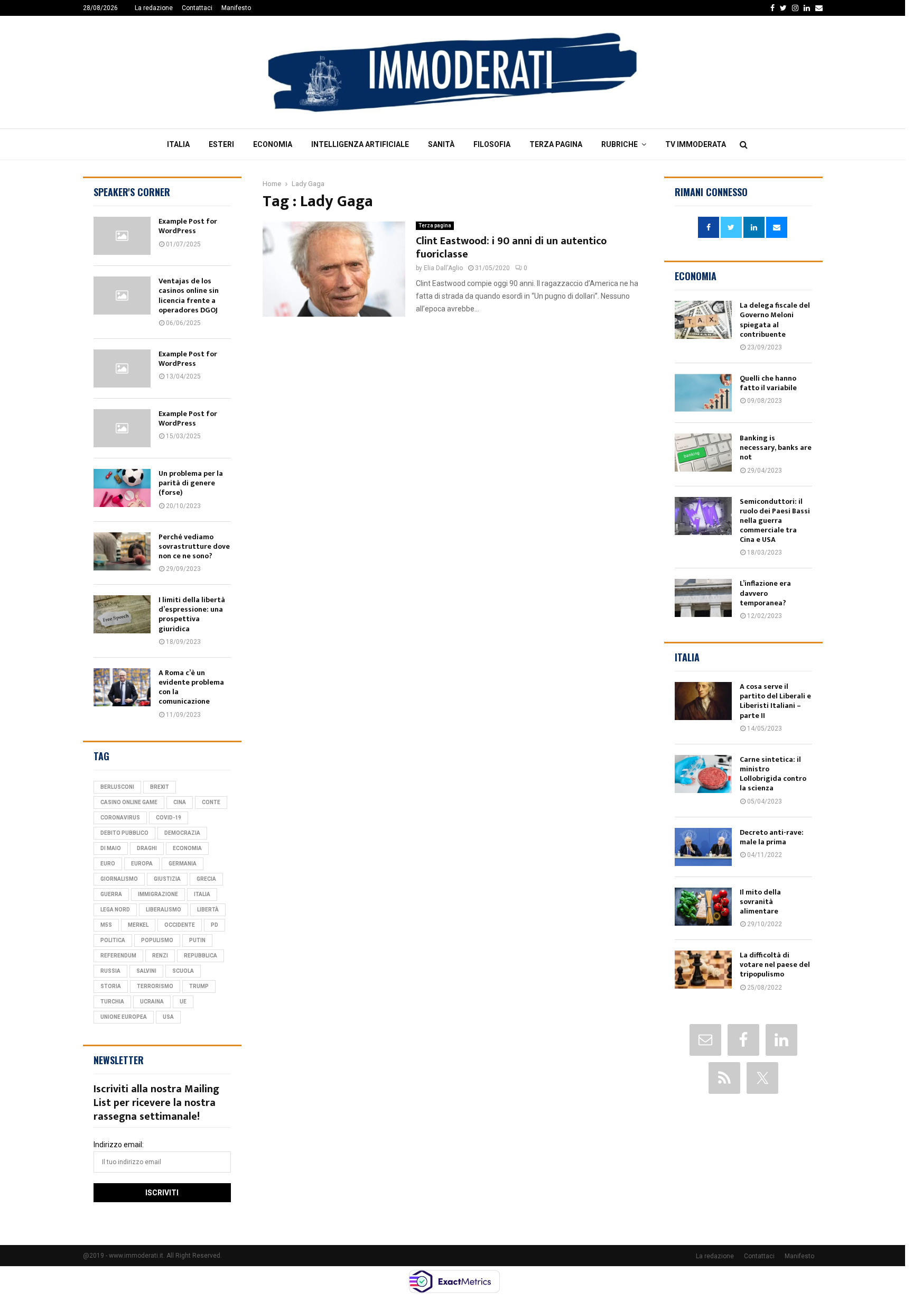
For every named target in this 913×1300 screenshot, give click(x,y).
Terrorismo (155, 986)
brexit (159, 787)
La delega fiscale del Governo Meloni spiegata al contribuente (775, 319)
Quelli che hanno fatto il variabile (768, 383)
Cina (179, 802)
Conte (211, 802)
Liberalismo (163, 909)
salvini (146, 971)
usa (168, 1017)
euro (107, 863)
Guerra (111, 894)
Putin (197, 940)
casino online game (128, 802)
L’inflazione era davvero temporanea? (765, 592)
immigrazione (158, 894)
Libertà (208, 909)
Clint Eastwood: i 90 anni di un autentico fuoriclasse (511, 247)
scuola (183, 971)
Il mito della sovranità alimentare (760, 901)
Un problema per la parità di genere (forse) (191, 483)
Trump (199, 986)
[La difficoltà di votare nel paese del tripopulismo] (703, 970)
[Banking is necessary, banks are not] (703, 453)
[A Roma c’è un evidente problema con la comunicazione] (122, 687)
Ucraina (152, 1001)
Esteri (221, 144)
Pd (214, 925)
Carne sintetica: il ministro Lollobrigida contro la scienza (773, 774)
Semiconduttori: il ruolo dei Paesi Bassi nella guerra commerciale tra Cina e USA (775, 520)
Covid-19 (168, 817)
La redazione (154, 8)
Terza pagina (555, 144)
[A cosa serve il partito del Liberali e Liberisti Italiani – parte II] (703, 701)
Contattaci (197, 8)
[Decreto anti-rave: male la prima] (703, 847)
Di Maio (110, 848)
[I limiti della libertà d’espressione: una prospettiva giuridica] (122, 614)
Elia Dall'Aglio (443, 268)
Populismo (157, 940)
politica (112, 940)
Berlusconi (117, 787)
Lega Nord (115, 909)
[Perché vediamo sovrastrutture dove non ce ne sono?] (122, 551)
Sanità (441, 144)
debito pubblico (124, 833)
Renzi (160, 955)
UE (183, 1001)
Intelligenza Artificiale (360, 144)
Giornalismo (119, 879)
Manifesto (236, 8)
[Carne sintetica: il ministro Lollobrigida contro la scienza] (703, 774)
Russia (110, 971)
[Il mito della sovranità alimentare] (703, 907)
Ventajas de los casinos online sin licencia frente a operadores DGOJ (189, 295)
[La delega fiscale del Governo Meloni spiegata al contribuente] (703, 320)
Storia (110, 986)
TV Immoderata (695, 144)
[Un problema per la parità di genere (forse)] (122, 488)
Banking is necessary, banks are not (776, 447)
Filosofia (491, 144)
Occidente (179, 925)
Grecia (206, 879)
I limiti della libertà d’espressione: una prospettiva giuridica (192, 614)
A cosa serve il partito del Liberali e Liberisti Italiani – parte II (775, 701)
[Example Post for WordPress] (122, 236)
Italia (178, 144)
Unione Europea (123, 1017)
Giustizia (167, 879)
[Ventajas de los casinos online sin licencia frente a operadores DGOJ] (122, 295)
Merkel (138, 925)
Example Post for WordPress (188, 226)
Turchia (112, 1001)
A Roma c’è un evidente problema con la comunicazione (191, 687)
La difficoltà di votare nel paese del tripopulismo (775, 964)
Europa (142, 863)
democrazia (182, 833)
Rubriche (619, 144)
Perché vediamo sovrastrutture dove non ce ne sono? (194, 546)
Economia (272, 144)
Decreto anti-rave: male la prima (772, 837)
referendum (118, 955)
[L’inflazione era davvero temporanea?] (703, 598)
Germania (183, 863)
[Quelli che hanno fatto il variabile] (703, 393)
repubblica (200, 955)
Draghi (147, 848)
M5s (106, 925)
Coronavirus (120, 817)
